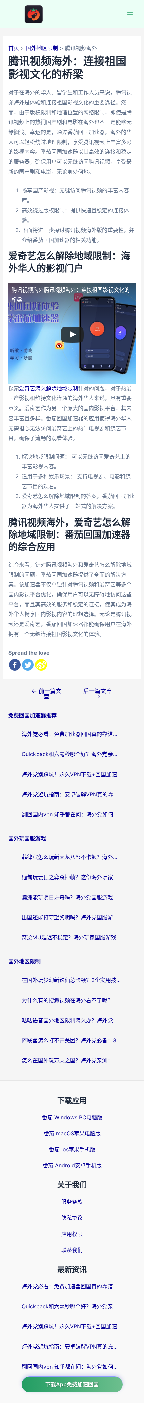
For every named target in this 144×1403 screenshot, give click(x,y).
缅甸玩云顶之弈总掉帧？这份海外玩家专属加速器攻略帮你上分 (72, 877)
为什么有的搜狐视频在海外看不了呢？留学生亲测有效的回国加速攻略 (72, 1000)
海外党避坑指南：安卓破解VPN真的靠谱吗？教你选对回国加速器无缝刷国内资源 (72, 794)
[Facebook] (15, 665)
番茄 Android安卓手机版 (72, 1165)
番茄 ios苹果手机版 (72, 1149)
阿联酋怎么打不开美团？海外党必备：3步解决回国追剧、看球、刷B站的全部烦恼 (72, 1040)
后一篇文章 (97, 693)
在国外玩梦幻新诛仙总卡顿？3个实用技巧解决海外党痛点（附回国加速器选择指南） (72, 980)
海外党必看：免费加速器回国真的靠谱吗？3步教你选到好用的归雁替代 (72, 734)
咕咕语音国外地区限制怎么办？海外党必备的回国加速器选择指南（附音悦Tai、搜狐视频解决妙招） (72, 1020)
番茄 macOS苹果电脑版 (72, 1133)
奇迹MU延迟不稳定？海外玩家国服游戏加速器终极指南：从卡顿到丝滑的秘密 (72, 937)
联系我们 (72, 1250)
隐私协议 (72, 1217)
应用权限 (72, 1234)
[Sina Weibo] (41, 665)
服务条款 (72, 1201)
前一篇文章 (46, 693)
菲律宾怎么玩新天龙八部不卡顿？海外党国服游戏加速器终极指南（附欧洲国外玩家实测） (72, 857)
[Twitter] (28, 665)
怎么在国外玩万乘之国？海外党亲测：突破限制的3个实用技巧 (72, 1060)
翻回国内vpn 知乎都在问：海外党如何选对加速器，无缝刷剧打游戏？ (72, 814)
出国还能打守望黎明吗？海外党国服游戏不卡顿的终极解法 (72, 917)
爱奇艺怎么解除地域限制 (48, 388)
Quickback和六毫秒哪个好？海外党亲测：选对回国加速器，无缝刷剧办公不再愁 (72, 754)
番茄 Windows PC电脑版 (72, 1117)
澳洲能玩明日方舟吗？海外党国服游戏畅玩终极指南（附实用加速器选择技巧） (72, 897)
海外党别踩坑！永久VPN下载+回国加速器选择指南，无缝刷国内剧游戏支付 (72, 774)
